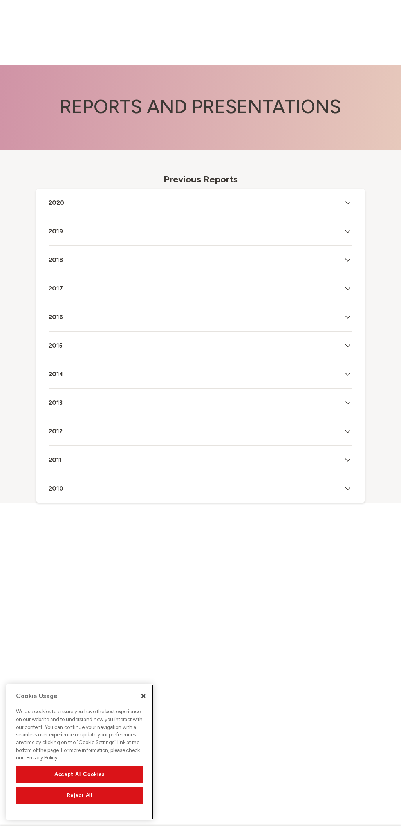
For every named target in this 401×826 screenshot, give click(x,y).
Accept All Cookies (79, 774)
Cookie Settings (96, 742)
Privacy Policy (42, 758)
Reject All (79, 795)
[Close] (143, 696)
